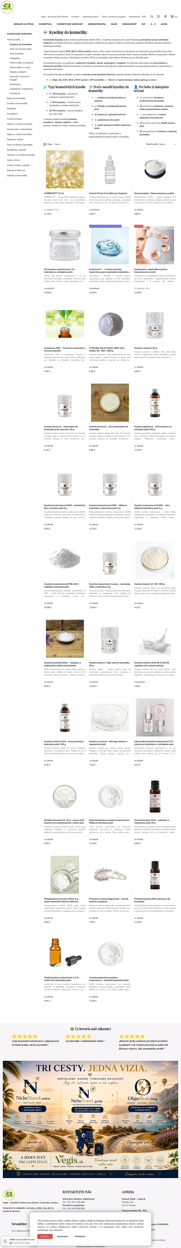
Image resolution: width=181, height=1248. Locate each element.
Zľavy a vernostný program (114, 16)
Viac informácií (56, 1230)
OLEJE (114, 24)
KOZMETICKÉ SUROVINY (70, 24)
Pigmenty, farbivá (15, 139)
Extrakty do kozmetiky (17, 103)
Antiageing (15, 58)
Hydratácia (15, 93)
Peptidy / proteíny (18, 71)
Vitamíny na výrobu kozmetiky (21, 154)
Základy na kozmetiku (17, 175)
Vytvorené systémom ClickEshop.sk (90, 1246)
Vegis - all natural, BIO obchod (54, 16)
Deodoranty (15, 84)
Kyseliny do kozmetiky (21, 44)
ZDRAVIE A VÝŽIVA (24, 24)
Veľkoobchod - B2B (137, 16)
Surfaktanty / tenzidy (16, 149)
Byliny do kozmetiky (16, 98)
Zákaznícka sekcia (90, 16)
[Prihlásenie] (165, 16)
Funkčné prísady (14, 118)
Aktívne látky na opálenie (21, 62)
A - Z (153, 24)
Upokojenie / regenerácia (21, 88)
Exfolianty (11, 108)
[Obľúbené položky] (158, 16)
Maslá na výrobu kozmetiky (19, 124)
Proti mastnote (16, 53)
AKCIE (164, 24)
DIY (144, 24)
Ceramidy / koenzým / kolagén (20, 78)
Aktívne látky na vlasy (20, 67)
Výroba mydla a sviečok (18, 165)
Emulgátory (12, 113)
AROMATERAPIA (97, 24)
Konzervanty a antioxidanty (19, 129)
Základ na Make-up (16, 170)
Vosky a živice (13, 160)
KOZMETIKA (45, 24)
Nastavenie (62, 1236)
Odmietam (80, 1236)
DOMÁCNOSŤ (129, 24)
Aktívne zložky (13, 39)
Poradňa (75, 16)
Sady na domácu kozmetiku (20, 144)
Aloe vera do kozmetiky (21, 49)
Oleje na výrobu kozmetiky (19, 134)
